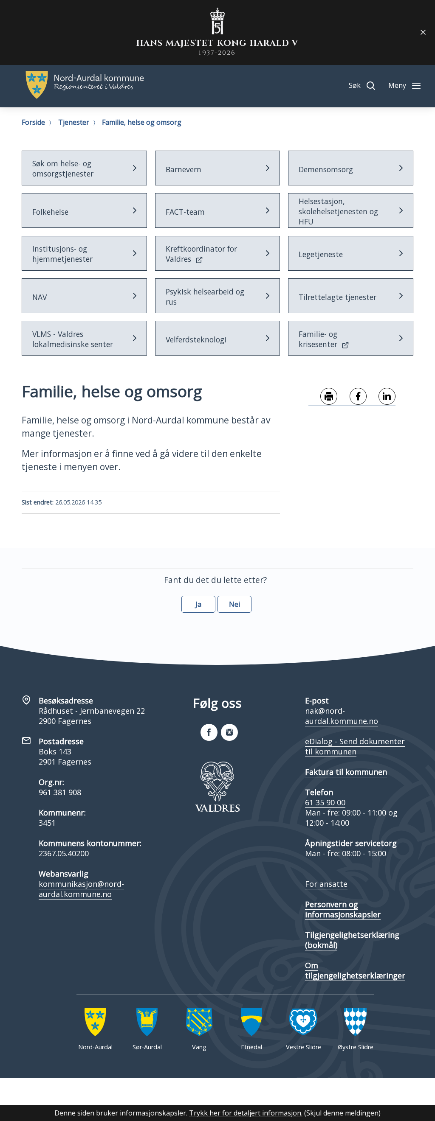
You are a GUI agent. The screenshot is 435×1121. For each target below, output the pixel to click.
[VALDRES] (217, 787)
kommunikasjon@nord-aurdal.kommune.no (81, 889)
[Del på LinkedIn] (381, 397)
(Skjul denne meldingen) (342, 1113)
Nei (234, 604)
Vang (199, 1047)
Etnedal (251, 1047)
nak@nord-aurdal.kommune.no (341, 716)
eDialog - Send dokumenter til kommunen (355, 746)
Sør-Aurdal (147, 1047)
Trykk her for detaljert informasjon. (245, 1113)
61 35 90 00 (325, 802)
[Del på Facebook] (352, 397)
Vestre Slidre (303, 1047)
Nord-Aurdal (95, 1047)
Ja (198, 604)
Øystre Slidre (355, 1047)
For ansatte (326, 884)
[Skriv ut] (323, 397)
